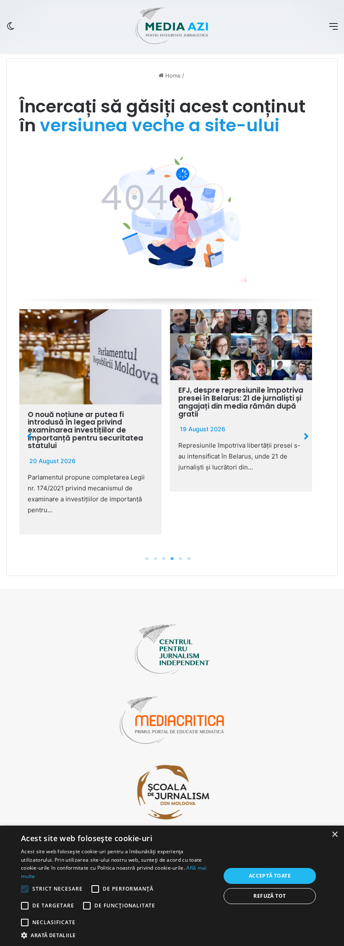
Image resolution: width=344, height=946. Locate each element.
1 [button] (147, 559)
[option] (90, 421)
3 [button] (163, 559)
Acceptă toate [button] (270, 875)
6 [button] (189, 559)
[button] (29, 436)
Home (172, 75)
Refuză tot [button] (269, 895)
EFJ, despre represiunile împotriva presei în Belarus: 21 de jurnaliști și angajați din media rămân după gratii (240, 402)
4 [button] (172, 559)
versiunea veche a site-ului (159, 125)
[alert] (172, 886)
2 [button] (155, 559)
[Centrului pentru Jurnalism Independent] (172, 26)
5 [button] (180, 559)
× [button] (334, 834)
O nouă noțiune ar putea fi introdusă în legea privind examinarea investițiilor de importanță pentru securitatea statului (85, 430)
